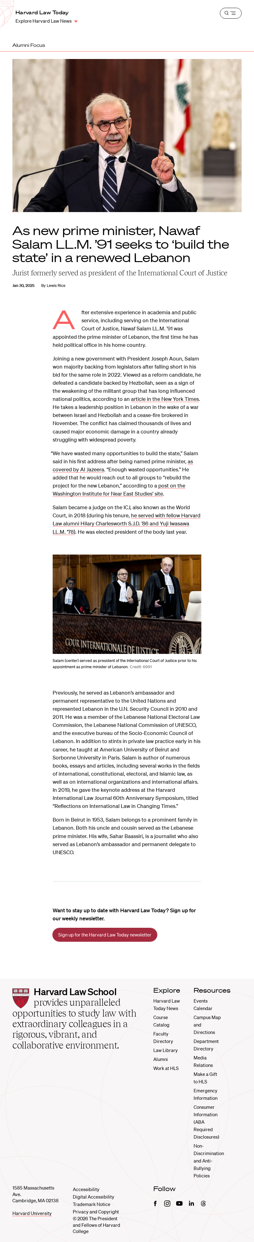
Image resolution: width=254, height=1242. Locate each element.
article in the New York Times (165, 399)
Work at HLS (166, 1068)
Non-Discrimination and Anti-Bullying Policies (209, 1161)
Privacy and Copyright (96, 1211)
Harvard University (32, 1213)
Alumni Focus (28, 45)
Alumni (160, 1059)
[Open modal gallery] (127, 604)
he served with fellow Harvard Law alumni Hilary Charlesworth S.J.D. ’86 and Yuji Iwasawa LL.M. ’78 (126, 523)
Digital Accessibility (93, 1197)
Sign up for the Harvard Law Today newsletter (104, 935)
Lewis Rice (56, 285)
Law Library (165, 1050)
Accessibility (86, 1189)
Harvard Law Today (41, 12)
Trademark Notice (91, 1204)
